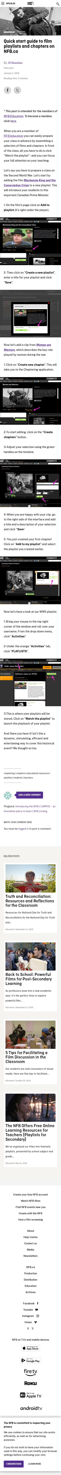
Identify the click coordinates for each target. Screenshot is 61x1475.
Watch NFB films (30, 1200)
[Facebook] (7, 90)
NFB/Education (13, 116)
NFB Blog (10, 3)
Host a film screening (30, 1219)
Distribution (30, 1279)
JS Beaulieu (15, 62)
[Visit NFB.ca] (36, 3)
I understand (13, 1464)
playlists (8, 777)
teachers (28, 777)
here (13, 121)
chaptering (9, 773)
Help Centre (30, 1237)
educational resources (38, 773)
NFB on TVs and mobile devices (30, 1339)
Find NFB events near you (31, 1207)
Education (9, 68)
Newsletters (30, 1255)
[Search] (58, 4)
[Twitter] (17, 90)
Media (30, 1249)
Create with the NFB (30, 1213)
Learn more (34, 1464)
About (30, 1230)
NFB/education (13, 135)
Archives (30, 1292)
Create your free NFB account (30, 1194)
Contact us (30, 1243)
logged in (23, 829)
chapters (20, 773)
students (18, 777)
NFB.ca (30, 1267)
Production (30, 1273)
